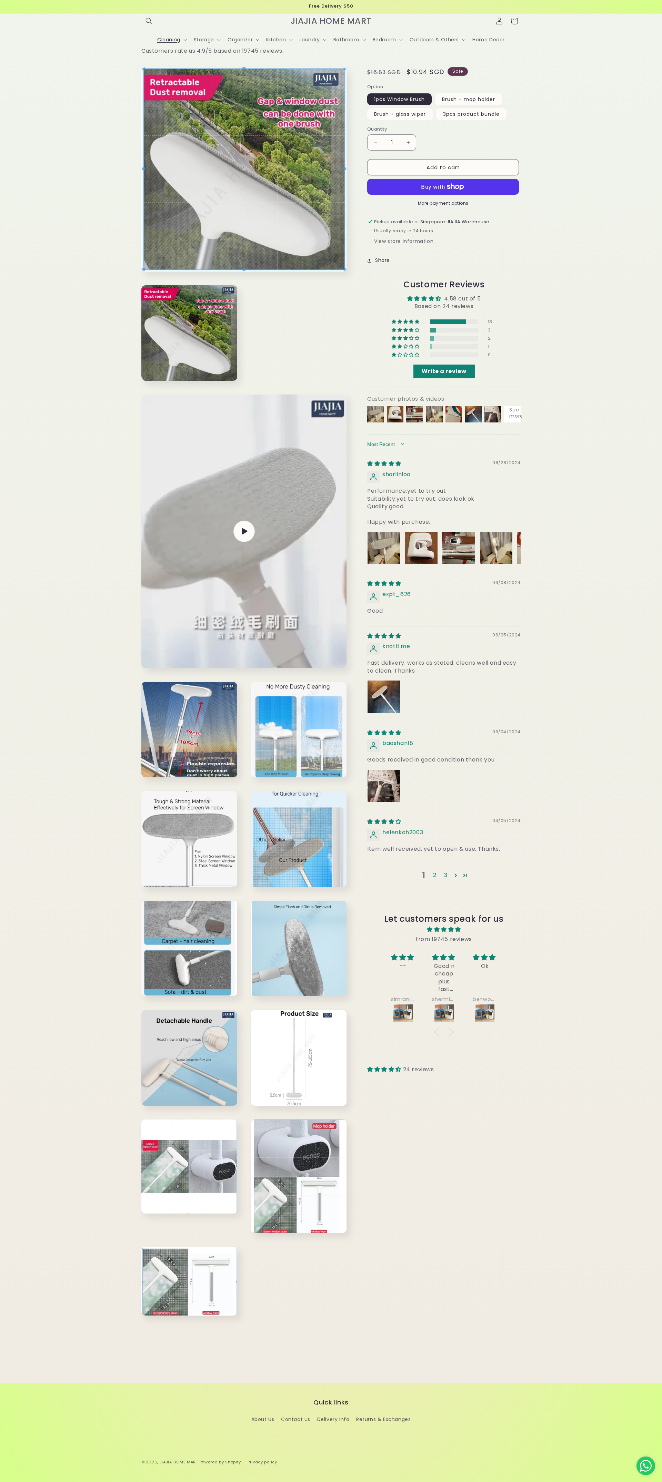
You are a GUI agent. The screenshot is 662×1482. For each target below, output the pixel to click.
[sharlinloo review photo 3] (458, 547)
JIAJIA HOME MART (179, 1462)
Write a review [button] (444, 371)
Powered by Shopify (220, 1462)
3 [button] (446, 875)
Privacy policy (262, 1462)
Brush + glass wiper (400, 114)
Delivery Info (333, 1419)
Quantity (377, 129)
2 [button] (435, 875)
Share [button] (382, 260)
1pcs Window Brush (399, 99)
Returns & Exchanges (383, 1419)
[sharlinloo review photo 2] (421, 547)
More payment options (443, 203)
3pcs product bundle (471, 114)
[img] (384, 464)
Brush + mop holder (468, 99)
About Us (262, 1419)
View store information (403, 241)
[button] (149, 21)
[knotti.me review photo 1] (383, 696)
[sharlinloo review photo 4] (496, 547)
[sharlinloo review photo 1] (383, 547)
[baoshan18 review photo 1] (383, 786)
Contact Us (295, 1419)
